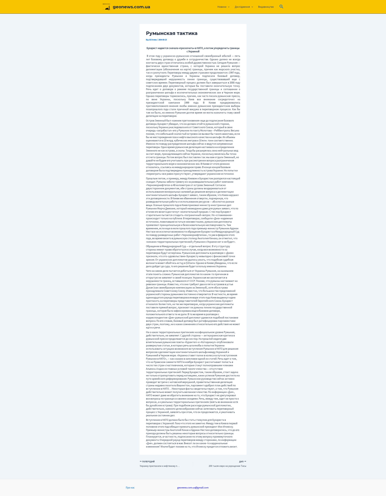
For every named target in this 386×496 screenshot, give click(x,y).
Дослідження (242, 6)
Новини (221, 6)
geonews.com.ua (131, 6)
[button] (227, 7)
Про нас (130, 487)
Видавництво (266, 6)
